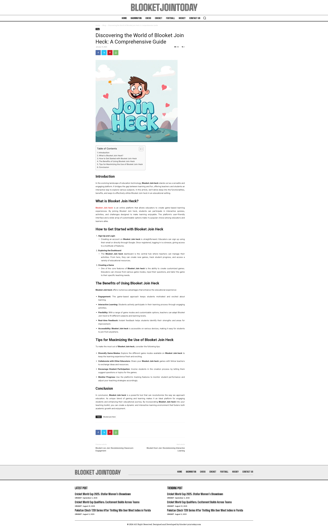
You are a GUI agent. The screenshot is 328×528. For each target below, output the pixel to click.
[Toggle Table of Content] (140, 149)
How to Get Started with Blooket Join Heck (118, 158)
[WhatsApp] (115, 52)
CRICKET (78, 498)
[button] (205, 18)
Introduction (104, 152)
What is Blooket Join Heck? (111, 155)
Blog (104, 25)
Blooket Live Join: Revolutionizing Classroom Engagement (114, 449)
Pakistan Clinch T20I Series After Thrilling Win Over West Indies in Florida (113, 510)
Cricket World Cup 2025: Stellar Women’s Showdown (103, 494)
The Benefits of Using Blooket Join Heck (117, 161)
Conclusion (104, 167)
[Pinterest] (109, 52)
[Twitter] (104, 52)
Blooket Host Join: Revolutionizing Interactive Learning (166, 449)
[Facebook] (98, 52)
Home (98, 25)
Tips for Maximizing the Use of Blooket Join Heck (121, 164)
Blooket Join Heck (109, 417)
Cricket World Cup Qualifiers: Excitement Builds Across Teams (107, 502)
